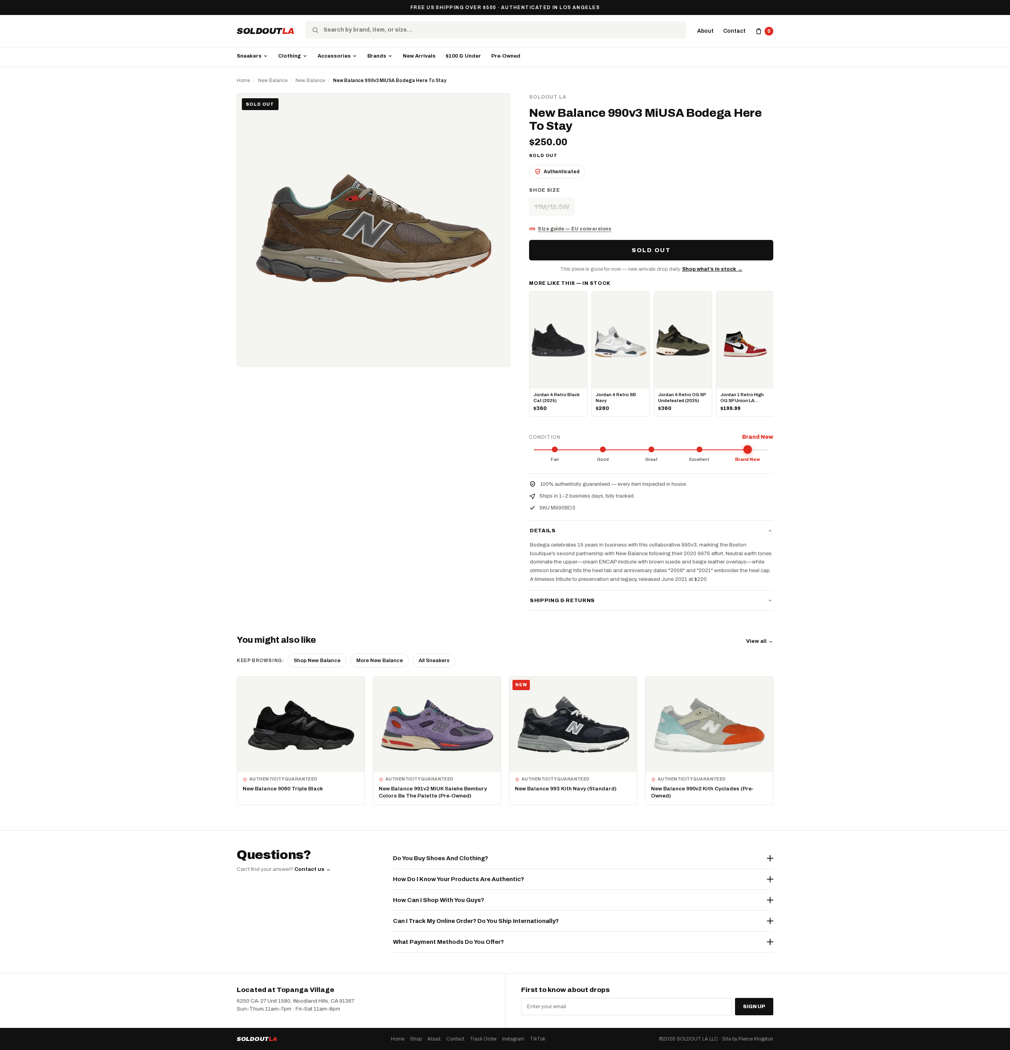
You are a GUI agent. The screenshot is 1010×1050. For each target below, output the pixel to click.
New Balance (273, 80)
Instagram (513, 1039)
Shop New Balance (317, 660)
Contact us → (312, 869)
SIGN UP (754, 1006)
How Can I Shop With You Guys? (438, 900)
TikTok (537, 1039)
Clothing (289, 56)
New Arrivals (419, 56)
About (705, 31)
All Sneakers (434, 660)
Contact (734, 31)
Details (543, 530)
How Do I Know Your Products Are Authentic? (458, 879)
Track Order (483, 1039)
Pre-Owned (505, 56)
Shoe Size (544, 190)
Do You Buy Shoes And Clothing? (440, 858)
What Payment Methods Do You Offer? (448, 942)
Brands (376, 56)
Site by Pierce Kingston (747, 1039)
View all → (759, 641)
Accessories (334, 56)
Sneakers (249, 56)
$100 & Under (463, 56)
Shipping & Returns (562, 600)
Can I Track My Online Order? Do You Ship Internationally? (476, 921)
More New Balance (379, 660)
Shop (416, 1039)
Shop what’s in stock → (712, 269)
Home (243, 80)
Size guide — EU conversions (574, 229)
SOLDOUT (265, 31)
